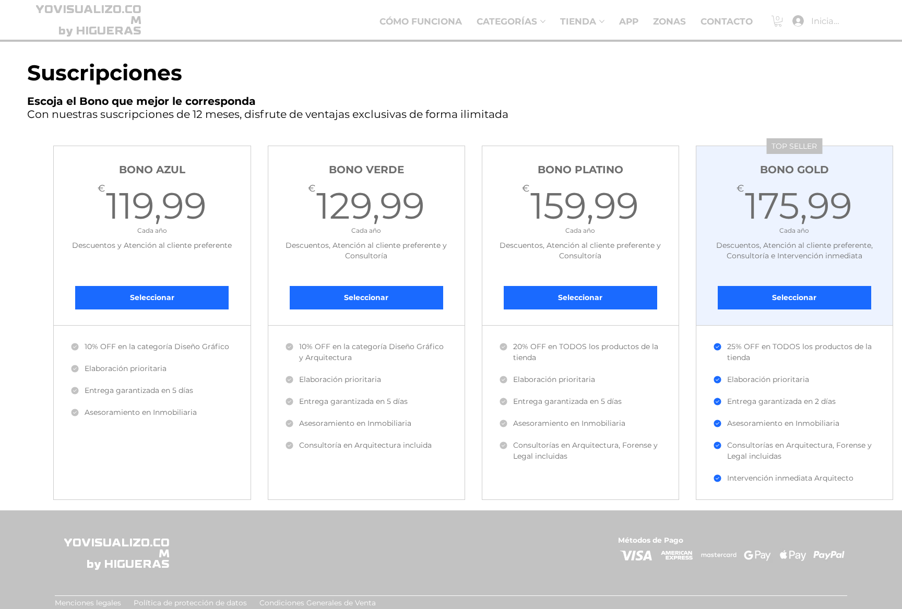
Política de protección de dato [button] (188, 603)
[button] (778, 21)
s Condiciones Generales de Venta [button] (309, 603)
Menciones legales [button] (88, 603)
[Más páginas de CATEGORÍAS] (542, 21)
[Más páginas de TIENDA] (601, 21)
